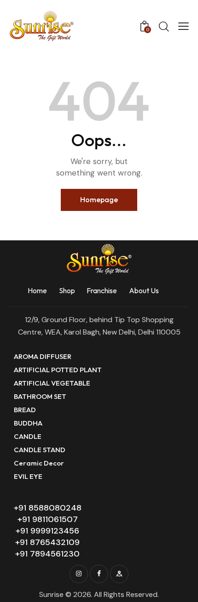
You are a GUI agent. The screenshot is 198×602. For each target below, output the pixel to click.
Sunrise (51, 594)
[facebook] (99, 574)
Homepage (99, 199)
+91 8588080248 (48, 507)
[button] (183, 26)
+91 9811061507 (47, 519)
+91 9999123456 (47, 530)
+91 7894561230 (47, 553)
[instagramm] (79, 574)
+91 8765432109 (47, 542)
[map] (119, 574)
